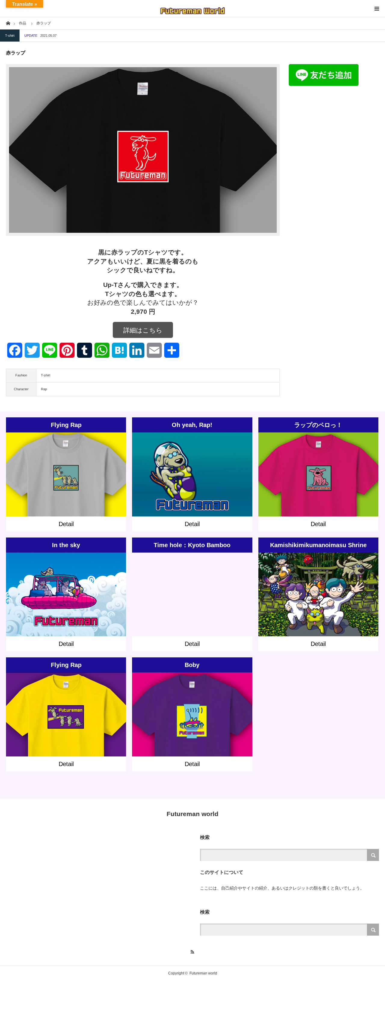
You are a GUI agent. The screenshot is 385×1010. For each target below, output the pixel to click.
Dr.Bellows (305, 590)
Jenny (46, 590)
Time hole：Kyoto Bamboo (192, 545)
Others (187, 469)
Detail (66, 524)
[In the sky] (66, 602)
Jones (57, 590)
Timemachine (230, 587)
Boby (192, 665)
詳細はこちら (142, 330)
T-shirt (9, 35)
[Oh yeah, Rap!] (192, 482)
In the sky (66, 545)
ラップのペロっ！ (318, 425)
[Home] (8, 22)
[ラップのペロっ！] (318, 482)
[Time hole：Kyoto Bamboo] (192, 605)
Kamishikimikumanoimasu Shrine (318, 545)
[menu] (376, 8)
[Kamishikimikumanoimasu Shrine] (318, 602)
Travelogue (98, 590)
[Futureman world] (192, 8)
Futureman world (192, 813)
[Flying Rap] (66, 482)
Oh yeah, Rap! (192, 425)
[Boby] (192, 723)
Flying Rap (66, 425)
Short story (210, 469)
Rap (44, 389)
